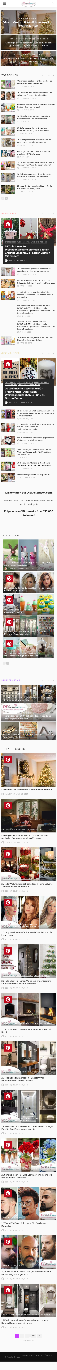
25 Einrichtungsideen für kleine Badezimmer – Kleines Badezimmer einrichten (24, 1321)
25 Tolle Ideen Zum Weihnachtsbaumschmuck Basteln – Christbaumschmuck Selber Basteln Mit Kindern (28, 251)
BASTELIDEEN (10, 242)
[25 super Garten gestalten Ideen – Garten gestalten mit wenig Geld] (8, 189)
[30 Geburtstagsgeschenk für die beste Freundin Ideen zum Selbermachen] (8, 177)
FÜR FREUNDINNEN (25, 382)
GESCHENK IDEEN (41, 382)
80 (33, 1335)
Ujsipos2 (9, 842)
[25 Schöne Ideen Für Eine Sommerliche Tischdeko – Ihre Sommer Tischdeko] (28, 1155)
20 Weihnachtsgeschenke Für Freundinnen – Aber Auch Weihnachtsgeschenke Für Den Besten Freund (25, 393)
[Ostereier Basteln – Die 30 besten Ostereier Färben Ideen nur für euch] (8, 107)
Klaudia (8, 794)
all (43, 75)
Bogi (10, 260)
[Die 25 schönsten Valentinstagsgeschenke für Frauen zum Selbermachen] (8, 440)
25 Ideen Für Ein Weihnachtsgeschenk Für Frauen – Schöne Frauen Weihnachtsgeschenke (35, 426)
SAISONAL (28, 558)
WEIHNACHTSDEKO (35, 55)
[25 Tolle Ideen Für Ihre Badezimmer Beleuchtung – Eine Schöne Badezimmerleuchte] (28, 1106)
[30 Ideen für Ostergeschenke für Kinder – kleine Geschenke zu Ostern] (8, 340)
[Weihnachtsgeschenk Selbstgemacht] (8, 477)
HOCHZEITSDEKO (19, 693)
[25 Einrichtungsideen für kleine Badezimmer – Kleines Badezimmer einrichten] (28, 1300)
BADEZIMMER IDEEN (11, 1072)
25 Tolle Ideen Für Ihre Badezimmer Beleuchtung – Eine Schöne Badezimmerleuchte (27, 1127)
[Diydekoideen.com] (28, 3)
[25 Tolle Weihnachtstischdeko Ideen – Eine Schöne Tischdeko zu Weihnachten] (28, 864)
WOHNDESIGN (42, 39)
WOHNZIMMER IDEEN (41, 1023)
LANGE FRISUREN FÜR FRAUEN (15, 926)
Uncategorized (28, 18)
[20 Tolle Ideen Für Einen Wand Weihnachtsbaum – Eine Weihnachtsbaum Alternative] (28, 961)
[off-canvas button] (4, 3)
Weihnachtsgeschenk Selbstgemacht (33, 474)
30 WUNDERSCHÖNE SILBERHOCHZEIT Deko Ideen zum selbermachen (26, 698)
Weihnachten (20, 55)
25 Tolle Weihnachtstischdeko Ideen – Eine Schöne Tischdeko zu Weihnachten (28, 60)
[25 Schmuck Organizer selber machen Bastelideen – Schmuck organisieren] (8, 271)
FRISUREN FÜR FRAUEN (27, 924)
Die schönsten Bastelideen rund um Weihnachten (28, 24)
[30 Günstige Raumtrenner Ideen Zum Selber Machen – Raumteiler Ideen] (8, 119)
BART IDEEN (8, 1217)
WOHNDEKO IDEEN (11, 731)
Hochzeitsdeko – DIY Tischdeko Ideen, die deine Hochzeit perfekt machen (27, 717)
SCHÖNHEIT (34, 926)
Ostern (20, 558)
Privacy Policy (28, 1355)
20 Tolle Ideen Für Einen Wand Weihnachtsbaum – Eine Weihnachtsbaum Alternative (26, 982)
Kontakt (39, 1355)
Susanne (12, 568)
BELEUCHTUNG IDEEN (30, 1118)
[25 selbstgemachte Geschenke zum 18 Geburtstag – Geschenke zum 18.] (8, 142)
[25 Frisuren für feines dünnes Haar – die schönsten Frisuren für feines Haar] (8, 95)
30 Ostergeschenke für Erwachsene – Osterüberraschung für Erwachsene (22, 654)
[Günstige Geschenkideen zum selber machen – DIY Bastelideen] (8, 153)
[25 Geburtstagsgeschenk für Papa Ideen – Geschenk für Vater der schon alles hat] (8, 165)
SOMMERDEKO (18, 1169)
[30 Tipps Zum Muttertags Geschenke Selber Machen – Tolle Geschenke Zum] (8, 466)
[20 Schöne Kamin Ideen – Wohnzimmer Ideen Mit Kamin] (28, 1009)
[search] (53, 3)
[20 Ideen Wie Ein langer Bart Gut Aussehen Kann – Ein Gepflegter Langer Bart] (28, 1252)
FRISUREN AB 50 (10, 924)
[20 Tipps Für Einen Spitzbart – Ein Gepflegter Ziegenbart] (28, 1203)
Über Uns (49, 1355)
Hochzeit (7, 693)
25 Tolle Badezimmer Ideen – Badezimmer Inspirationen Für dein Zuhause (22, 1079)
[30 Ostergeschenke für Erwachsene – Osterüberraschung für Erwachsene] (8, 131)
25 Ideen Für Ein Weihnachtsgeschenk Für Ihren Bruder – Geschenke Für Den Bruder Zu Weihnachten (35, 413)
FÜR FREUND (10, 382)
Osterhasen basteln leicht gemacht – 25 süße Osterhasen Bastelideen (27, 564)
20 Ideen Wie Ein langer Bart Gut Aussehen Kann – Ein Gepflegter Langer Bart (26, 1273)
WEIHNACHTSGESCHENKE (29, 384)
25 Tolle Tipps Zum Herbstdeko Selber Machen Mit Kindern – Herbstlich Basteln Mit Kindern (35, 294)
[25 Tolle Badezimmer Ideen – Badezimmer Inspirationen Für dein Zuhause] (28, 1058)
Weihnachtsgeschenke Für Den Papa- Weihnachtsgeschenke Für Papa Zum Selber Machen (34, 451)
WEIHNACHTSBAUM (24, 975)
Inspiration (14, 39)
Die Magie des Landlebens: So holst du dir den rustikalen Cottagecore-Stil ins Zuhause (28, 44)
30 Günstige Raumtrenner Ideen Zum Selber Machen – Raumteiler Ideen (25, 632)
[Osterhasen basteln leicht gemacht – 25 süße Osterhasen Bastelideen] (8, 84)
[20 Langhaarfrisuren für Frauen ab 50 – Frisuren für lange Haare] (28, 912)
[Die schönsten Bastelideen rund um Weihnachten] (28, 770)
